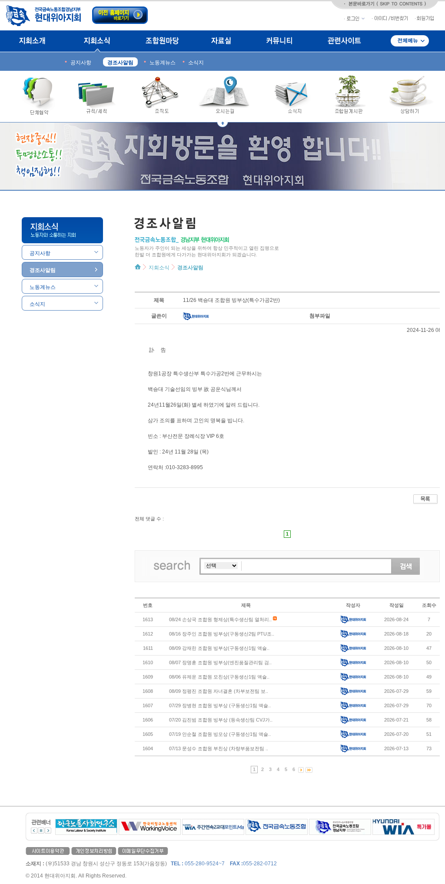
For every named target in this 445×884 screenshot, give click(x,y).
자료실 (222, 41)
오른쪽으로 (48, 831)
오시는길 (226, 96)
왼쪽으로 (34, 831)
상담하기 (408, 96)
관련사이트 (344, 41)
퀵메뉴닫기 (222, 124)
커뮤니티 (279, 41)
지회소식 (96, 41)
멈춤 (41, 831)
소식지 (291, 96)
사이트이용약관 (48, 851)
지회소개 (35, 41)
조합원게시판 (349, 96)
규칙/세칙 (97, 96)
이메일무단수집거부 (143, 851)
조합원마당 (162, 41)
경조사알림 (190, 268)
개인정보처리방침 (93, 851)
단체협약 (35, 96)
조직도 (160, 96)
